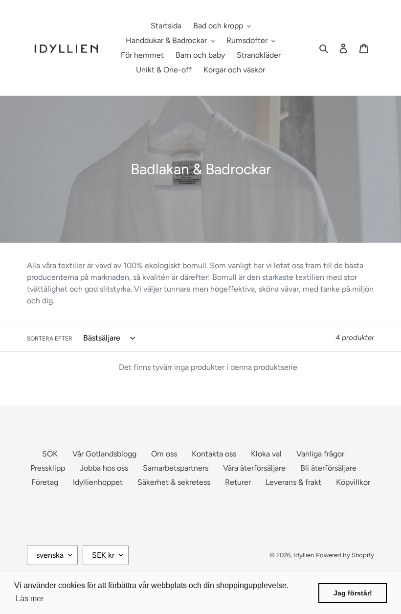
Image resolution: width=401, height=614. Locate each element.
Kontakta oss (214, 453)
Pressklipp (47, 468)
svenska (50, 555)
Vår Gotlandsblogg (104, 453)
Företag (44, 482)
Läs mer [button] (30, 598)
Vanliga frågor (320, 453)
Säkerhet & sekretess (173, 482)
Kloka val (266, 453)
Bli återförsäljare (328, 468)
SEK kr (103, 555)
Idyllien (303, 555)
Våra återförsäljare (254, 468)
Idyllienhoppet (98, 482)
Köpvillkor (353, 482)
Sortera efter (49, 338)
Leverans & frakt (293, 482)
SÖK (50, 453)
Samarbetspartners (175, 468)
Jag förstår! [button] (353, 593)
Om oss (164, 453)
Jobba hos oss (104, 468)
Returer (238, 482)
